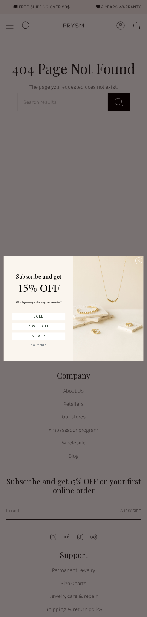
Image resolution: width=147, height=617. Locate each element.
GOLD (38, 316)
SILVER (39, 336)
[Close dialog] (139, 261)
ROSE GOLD (39, 326)
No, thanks (38, 345)
